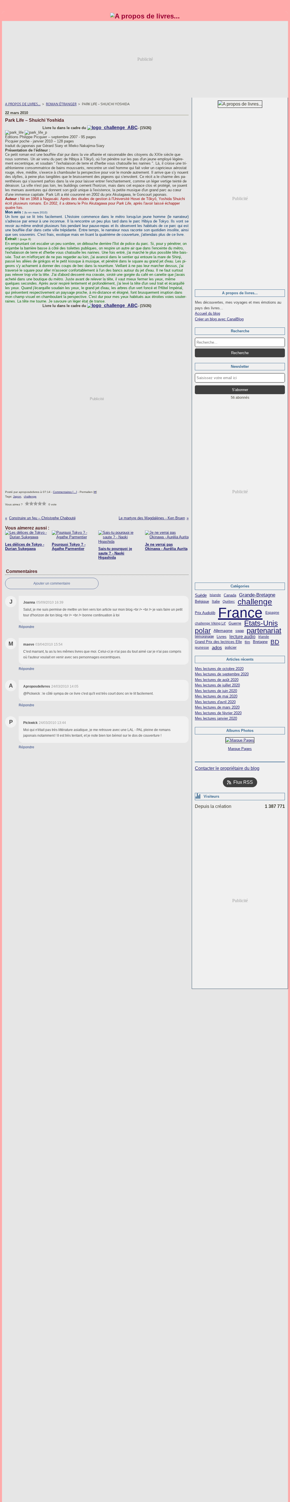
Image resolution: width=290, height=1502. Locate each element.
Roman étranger (61, 104)
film (247, 642)
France (240, 613)
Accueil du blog (207, 313)
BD (274, 642)
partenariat (264, 631)
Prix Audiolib (205, 613)
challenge (255, 602)
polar (203, 630)
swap (239, 631)
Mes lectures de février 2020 (218, 713)
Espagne (272, 612)
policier (230, 648)
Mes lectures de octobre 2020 (219, 669)
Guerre (235, 623)
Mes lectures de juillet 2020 (217, 685)
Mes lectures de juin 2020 (216, 691)
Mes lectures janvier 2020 (216, 718)
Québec (229, 601)
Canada (230, 595)
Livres (222, 636)
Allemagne (223, 631)
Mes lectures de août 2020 (216, 680)
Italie (216, 601)
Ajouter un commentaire (51, 583)
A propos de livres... (22, 104)
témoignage (204, 636)
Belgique (202, 601)
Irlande (263, 636)
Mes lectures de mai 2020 (216, 696)
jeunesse (202, 647)
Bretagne (260, 642)
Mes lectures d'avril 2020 (215, 702)
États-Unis (261, 623)
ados (217, 647)
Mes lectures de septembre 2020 (222, 674)
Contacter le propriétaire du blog (227, 768)
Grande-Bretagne (257, 595)
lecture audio (242, 637)
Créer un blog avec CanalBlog (219, 319)
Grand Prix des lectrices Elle (218, 642)
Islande (215, 595)
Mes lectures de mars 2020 (217, 707)
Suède (201, 595)
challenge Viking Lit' (210, 623)
